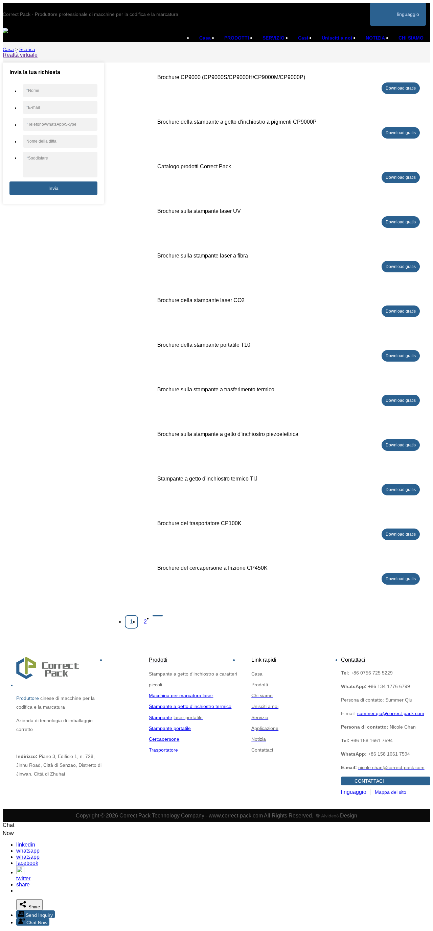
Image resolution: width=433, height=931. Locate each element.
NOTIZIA (375, 38)
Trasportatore (163, 750)
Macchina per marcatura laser (181, 695)
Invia (53, 188)
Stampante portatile (170, 728)
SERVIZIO (273, 38)
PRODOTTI (236, 38)
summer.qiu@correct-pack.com (390, 713)
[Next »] (158, 615)
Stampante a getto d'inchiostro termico (190, 706)
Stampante (160, 717)
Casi (303, 38)
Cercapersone (164, 739)
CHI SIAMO (411, 38)
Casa (205, 38)
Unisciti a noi (337, 38)
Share (33, 906)
